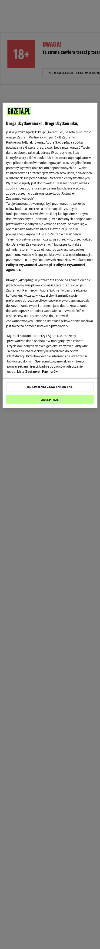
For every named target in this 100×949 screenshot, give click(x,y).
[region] (50, 255)
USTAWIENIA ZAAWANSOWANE (50, 386)
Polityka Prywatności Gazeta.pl (29, 264)
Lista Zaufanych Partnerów (37, 371)
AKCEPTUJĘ (50, 399)
